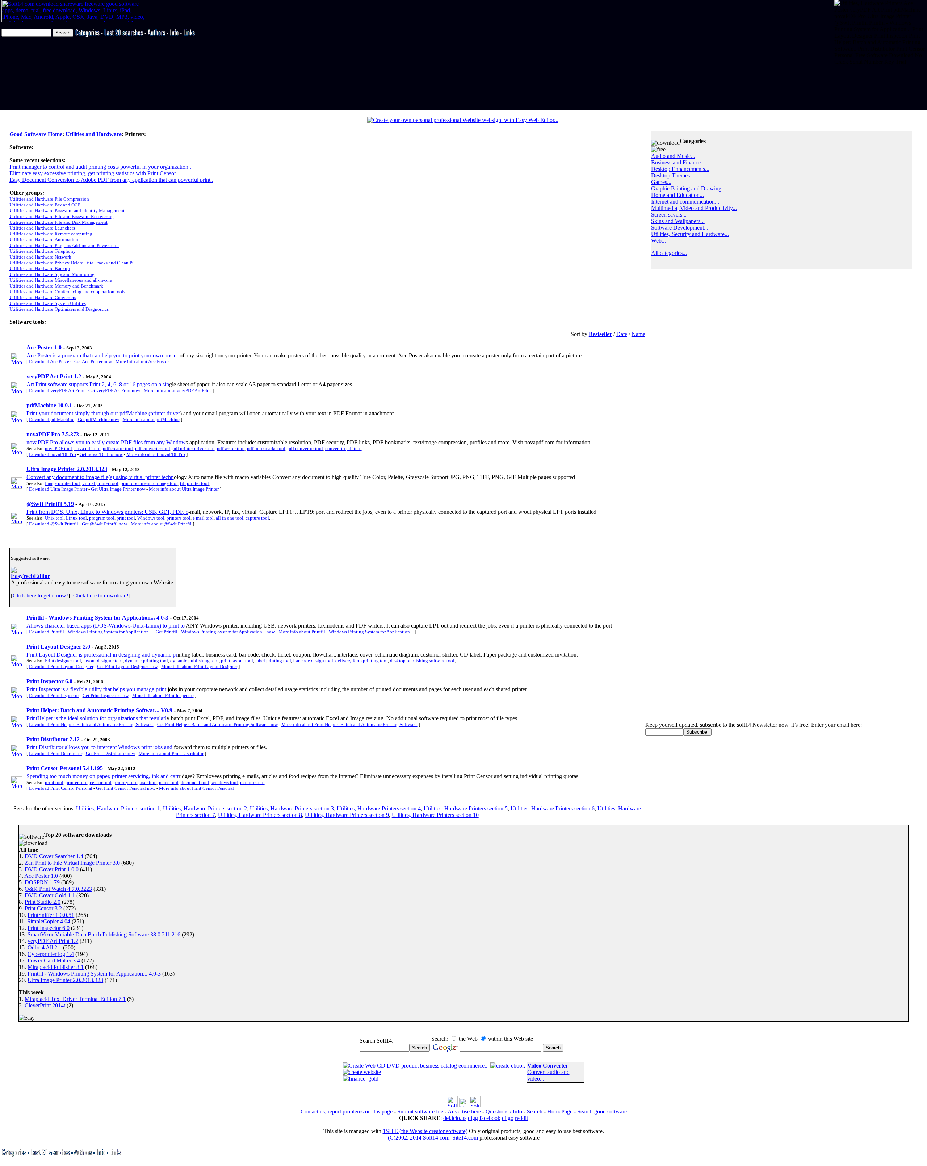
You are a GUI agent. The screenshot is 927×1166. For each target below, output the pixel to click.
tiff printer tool (194, 483)
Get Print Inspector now (106, 695)
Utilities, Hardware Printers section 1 (118, 808)
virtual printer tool (100, 483)
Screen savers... (669, 214)
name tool (169, 782)
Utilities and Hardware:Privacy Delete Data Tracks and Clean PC (72, 262)
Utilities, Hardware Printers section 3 (292, 808)
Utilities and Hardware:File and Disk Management (58, 222)
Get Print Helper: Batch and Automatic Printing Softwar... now (217, 724)
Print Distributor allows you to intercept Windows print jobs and (100, 747)
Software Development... (679, 228)
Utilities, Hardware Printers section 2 (205, 808)
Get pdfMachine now (98, 419)
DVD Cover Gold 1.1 (50, 895)
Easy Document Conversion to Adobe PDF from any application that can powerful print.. (111, 180)
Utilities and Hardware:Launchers (42, 228)
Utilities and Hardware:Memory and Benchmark (56, 286)
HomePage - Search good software (587, 1111)
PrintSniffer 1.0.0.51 (51, 915)
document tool (195, 782)
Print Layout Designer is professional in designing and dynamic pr (101, 654)
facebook (489, 1118)
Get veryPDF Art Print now (114, 390)
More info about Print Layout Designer (199, 666)
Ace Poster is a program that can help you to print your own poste (101, 355)
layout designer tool (103, 660)
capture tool (257, 518)
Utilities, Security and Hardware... (690, 234)
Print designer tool (63, 660)
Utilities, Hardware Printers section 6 (553, 808)
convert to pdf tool (343, 448)
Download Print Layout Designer (61, 666)
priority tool (126, 782)
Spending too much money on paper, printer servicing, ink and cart (102, 776)
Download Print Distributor (55, 753)
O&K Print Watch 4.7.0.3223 (58, 889)
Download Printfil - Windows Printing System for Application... (90, 631)
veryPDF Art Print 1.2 (53, 941)
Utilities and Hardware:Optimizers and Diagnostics (59, 309)
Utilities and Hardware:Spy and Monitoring (52, 274)
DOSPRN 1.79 (42, 882)
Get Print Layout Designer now (127, 666)
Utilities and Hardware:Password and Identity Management (67, 210)
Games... (661, 182)
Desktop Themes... (672, 175)
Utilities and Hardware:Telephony (42, 251)
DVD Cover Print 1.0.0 (52, 869)
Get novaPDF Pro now (101, 454)
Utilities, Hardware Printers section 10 (435, 815)
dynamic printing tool (146, 660)
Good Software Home (35, 134)
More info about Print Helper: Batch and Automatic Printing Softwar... (349, 724)
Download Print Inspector (54, 695)
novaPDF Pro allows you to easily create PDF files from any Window (106, 442)
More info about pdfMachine (151, 419)
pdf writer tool (231, 448)
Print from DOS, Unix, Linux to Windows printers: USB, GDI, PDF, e (107, 512)
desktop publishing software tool (422, 660)
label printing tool (273, 660)
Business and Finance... (678, 162)
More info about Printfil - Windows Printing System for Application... (345, 631)
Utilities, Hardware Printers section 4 (379, 808)
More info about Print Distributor (171, 753)
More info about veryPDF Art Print (177, 390)
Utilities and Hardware (94, 134)
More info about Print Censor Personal (196, 788)
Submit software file (420, 1111)
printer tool (77, 782)
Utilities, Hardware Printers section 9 (347, 815)
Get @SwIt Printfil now (104, 524)
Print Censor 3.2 (43, 908)
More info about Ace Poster (142, 361)
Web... (658, 241)
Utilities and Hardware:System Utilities (47, 303)
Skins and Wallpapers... (678, 221)
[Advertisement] (857, 87)
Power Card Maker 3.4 (54, 960)
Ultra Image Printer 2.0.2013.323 (65, 980)
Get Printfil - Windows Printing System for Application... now (215, 631)
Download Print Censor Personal (60, 788)
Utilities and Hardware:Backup (39, 268)
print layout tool (237, 660)
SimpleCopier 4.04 (48, 921)
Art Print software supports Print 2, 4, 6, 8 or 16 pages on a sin (97, 384)
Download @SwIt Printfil (53, 524)
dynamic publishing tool (194, 660)
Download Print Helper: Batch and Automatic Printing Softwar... (91, 724)
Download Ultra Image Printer (58, 489)
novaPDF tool (58, 448)
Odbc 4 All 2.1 (45, 947)
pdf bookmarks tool (266, 448)
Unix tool (54, 518)
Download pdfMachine (51, 419)
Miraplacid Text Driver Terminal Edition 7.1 (75, 999)
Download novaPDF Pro (52, 454)
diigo (507, 1118)
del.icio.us (454, 1118)
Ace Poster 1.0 (41, 876)
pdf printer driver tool (193, 448)
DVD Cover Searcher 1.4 (54, 856)
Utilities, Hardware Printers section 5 (466, 808)
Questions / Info (504, 1111)
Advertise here (464, 1111)
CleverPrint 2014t (45, 1005)
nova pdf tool (87, 448)
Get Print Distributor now (110, 753)
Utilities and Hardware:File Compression (49, 199)
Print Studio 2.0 (42, 902)
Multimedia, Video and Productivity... (694, 208)
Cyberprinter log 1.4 (51, 954)
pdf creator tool (118, 448)
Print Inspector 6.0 (49, 928)
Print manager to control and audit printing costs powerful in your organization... (101, 167)
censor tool (101, 782)
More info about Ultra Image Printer (184, 489)
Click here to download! (101, 595)
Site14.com (465, 1137)
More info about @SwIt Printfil (161, 524)
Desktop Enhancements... (680, 169)
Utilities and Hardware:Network (40, 257)
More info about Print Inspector (163, 695)
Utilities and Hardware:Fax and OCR (45, 204)
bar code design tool (313, 660)
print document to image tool (149, 483)
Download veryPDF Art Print (57, 390)
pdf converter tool (152, 448)
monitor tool (252, 782)
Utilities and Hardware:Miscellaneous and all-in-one (60, 280)
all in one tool (229, 518)
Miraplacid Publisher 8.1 (56, 967)
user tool (148, 782)
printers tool (178, 518)
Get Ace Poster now (93, 361)
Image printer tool (62, 483)
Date (621, 334)
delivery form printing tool (361, 660)
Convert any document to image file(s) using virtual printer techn (100, 477)
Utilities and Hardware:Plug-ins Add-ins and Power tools (64, 245)
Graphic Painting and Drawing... (688, 188)
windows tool (224, 782)
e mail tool (203, 518)
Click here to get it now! (40, 595)
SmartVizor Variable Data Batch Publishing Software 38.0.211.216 (104, 934)
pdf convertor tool (305, 448)
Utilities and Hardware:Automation (43, 239)
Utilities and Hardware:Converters (42, 297)
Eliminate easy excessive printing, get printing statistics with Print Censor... (94, 173)
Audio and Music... (673, 156)
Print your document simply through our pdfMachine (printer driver (103, 413)
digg (473, 1118)
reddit (521, 1118)
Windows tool (150, 518)
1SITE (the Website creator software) (425, 1131)
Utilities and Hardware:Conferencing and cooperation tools (67, 291)
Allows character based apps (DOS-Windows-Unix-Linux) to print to (106, 625)
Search (534, 1111)
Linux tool (76, 518)
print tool (126, 518)
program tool (101, 518)
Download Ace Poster (50, 361)
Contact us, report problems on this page (347, 1111)
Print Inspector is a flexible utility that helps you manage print (96, 689)
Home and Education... (677, 195)
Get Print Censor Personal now (125, 788)
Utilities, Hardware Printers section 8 (260, 815)
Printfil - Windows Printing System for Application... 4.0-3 (94, 973)
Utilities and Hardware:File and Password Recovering (61, 216)
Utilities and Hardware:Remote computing (50, 233)
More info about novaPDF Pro (155, 454)
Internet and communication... (685, 201)
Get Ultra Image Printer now (118, 489)
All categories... (669, 253)
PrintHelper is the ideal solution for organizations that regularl (96, 718)
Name (638, 334)
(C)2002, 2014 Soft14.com (418, 1137)
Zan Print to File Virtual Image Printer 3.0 (72, 863)
